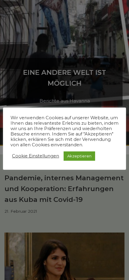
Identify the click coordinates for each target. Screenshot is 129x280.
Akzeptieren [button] (79, 156)
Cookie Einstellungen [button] (35, 156)
